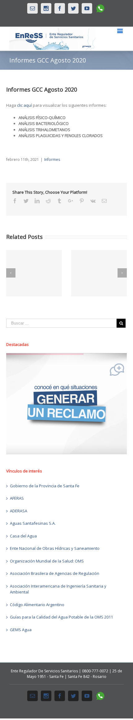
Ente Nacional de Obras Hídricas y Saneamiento (55, 548)
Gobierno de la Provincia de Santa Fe (44, 486)
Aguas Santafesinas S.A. (33, 523)
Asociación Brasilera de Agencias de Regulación (54, 573)
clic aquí (24, 105)
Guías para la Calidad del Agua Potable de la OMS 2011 (61, 617)
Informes (52, 159)
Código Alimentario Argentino (37, 604)
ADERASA (18, 511)
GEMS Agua (21, 629)
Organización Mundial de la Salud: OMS (47, 561)
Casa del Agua (23, 536)
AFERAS (17, 498)
